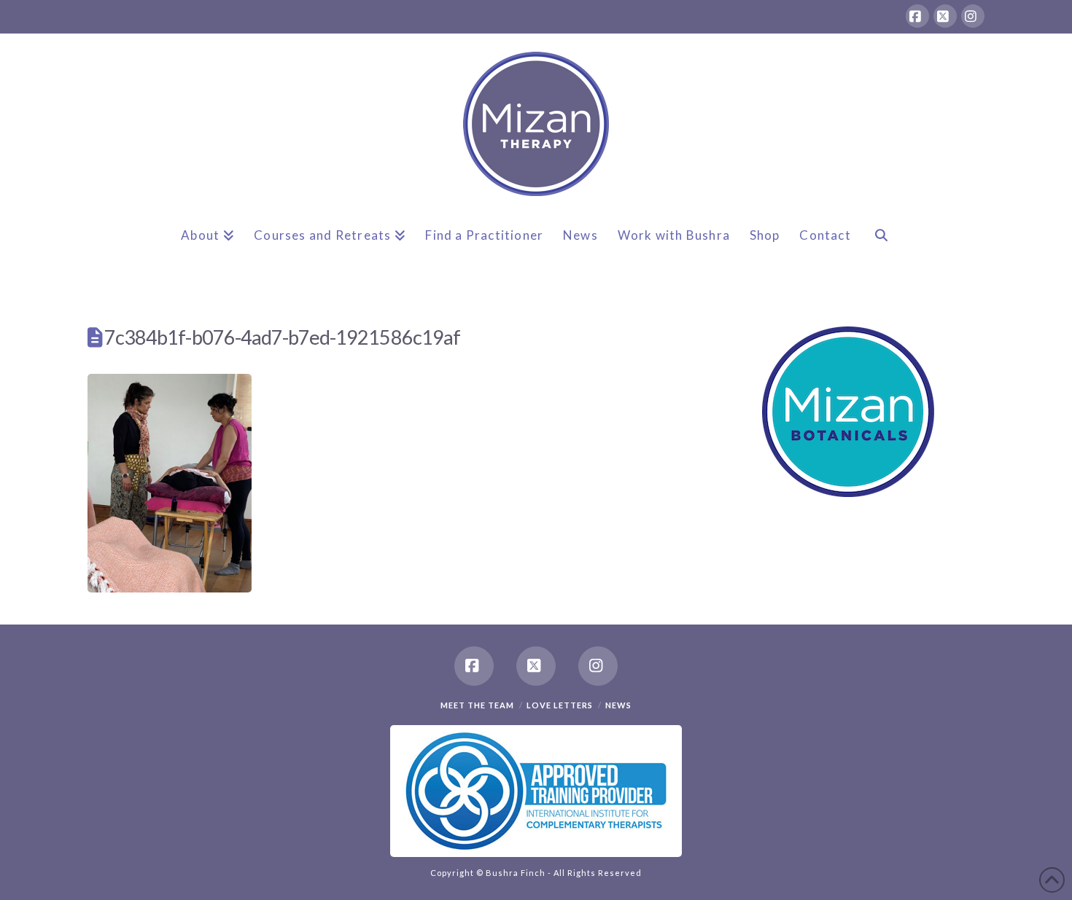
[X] (945, 16)
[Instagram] (972, 16)
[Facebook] (917, 16)
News (618, 705)
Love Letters (560, 705)
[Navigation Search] (881, 247)
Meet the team (477, 705)
